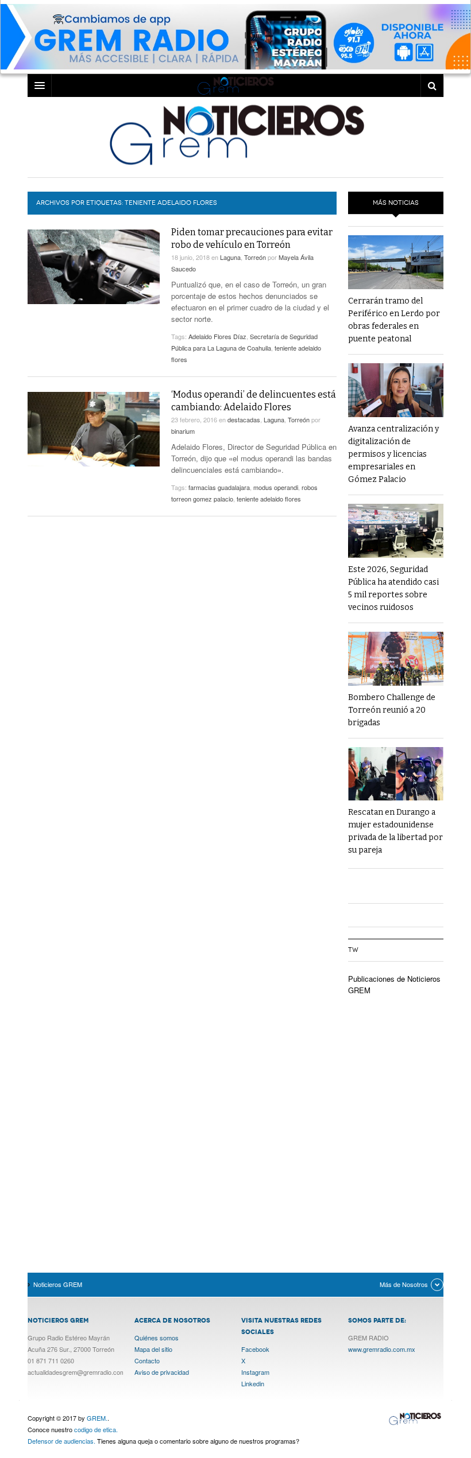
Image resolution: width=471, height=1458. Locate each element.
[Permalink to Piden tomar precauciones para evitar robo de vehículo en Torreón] (94, 267)
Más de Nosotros (404, 1284)
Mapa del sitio (153, 1349)
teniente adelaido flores (269, 498)
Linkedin (252, 1383)
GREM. (97, 1417)
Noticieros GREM (235, 134)
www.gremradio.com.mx (381, 1349)
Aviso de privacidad (161, 1372)
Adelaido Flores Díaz (217, 336)
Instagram (255, 1372)
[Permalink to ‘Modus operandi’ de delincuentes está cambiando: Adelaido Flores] (94, 429)
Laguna (230, 257)
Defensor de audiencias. (61, 1440)
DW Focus (235, 85)
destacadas (243, 419)
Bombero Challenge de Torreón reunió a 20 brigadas (391, 710)
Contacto (147, 1360)
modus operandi (275, 487)
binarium (183, 431)
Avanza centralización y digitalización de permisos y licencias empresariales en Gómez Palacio (393, 454)
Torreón (255, 257)
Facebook (255, 1349)
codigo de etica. (96, 1429)
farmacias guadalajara (219, 487)
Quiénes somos (156, 1337)
